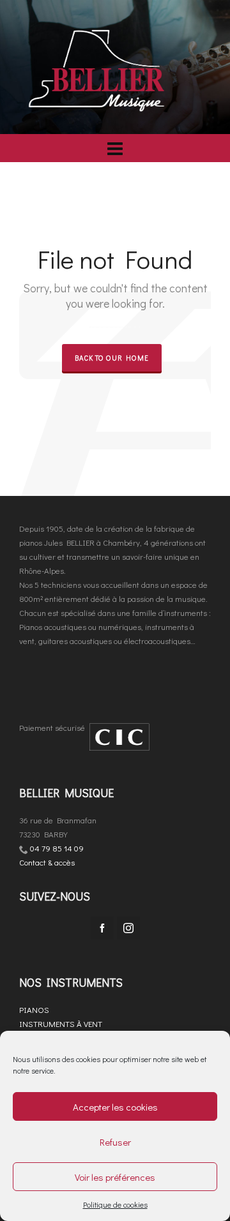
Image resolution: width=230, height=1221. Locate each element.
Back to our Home (112, 358)
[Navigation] (115, 148)
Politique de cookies (115, 1204)
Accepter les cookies (115, 1106)
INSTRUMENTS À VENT (60, 1023)
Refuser (115, 1141)
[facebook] (102, 928)
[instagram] (128, 928)
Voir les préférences (115, 1177)
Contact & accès (47, 862)
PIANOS (34, 1009)
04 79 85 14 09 (57, 848)
